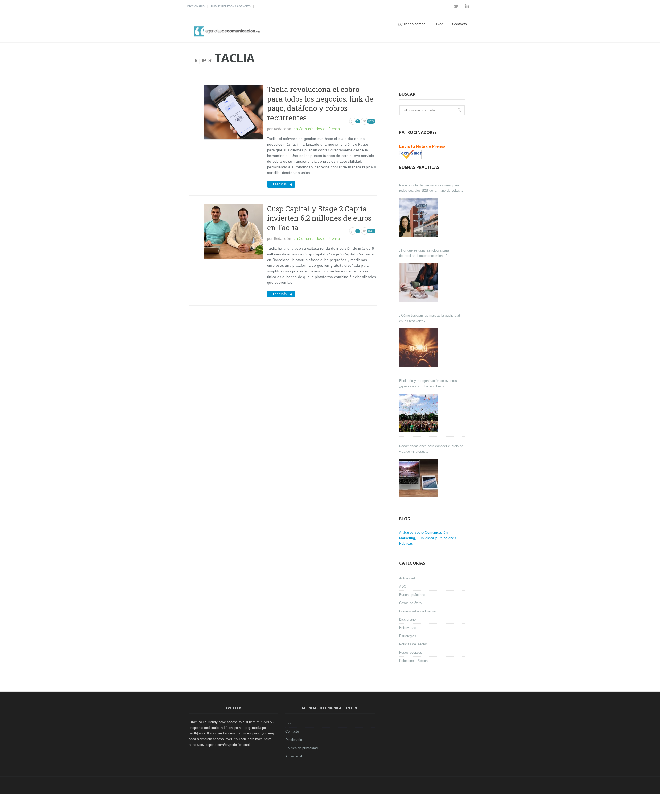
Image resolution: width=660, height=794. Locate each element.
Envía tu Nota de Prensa (422, 146)
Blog (439, 24)
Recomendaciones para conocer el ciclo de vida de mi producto (431, 448)
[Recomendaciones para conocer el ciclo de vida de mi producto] (419, 478)
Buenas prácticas (412, 595)
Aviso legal (293, 756)
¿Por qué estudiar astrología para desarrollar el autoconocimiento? (424, 253)
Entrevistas (407, 628)
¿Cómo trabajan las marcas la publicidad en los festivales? (429, 318)
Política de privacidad (301, 748)
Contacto (459, 24)
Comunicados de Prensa (319, 128)
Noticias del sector (413, 644)
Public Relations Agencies (231, 6)
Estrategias (407, 636)
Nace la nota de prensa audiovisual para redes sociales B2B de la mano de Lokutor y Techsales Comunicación (431, 188)
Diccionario (196, 6)
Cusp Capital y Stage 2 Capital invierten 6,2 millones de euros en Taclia (319, 218)
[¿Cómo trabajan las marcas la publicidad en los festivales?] (419, 347)
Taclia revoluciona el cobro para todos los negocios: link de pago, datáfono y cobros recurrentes (320, 103)
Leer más (280, 184)
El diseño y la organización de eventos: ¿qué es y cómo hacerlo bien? (428, 383)
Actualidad (407, 578)
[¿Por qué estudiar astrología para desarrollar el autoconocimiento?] (419, 282)
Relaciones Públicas (414, 661)
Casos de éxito (410, 603)
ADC (402, 586)
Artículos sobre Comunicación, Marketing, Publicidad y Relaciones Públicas (427, 538)
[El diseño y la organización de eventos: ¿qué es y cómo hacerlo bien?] (419, 412)
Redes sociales (410, 652)
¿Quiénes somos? (412, 24)
